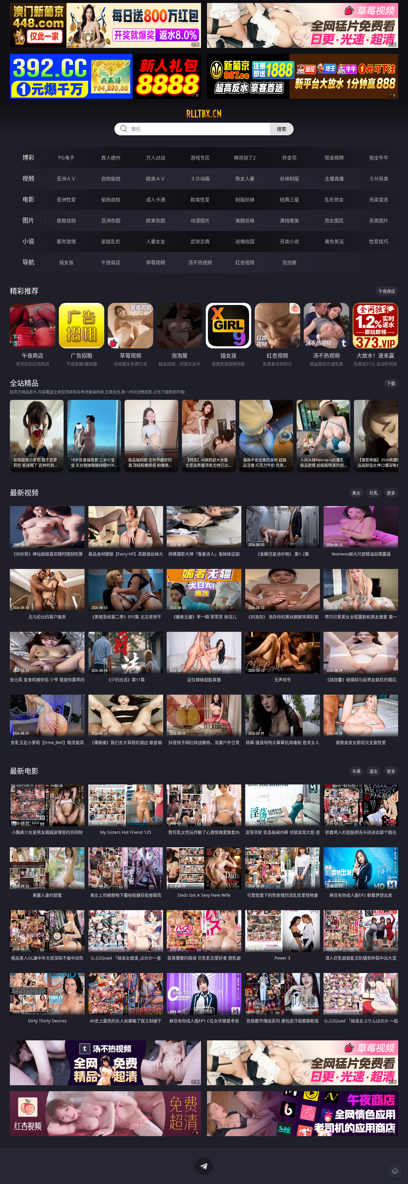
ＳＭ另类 (378, 178)
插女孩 (66, 262)
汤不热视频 (200, 262)
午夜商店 (110, 262)
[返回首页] (395, 1171)
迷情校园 (244, 241)
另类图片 (378, 220)
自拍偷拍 (110, 178)
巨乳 (373, 493)
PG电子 (66, 157)
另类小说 (289, 241)
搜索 (281, 129)
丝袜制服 (289, 178)
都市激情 (66, 241)
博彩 (28, 158)
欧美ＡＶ (155, 178)
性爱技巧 (378, 241)
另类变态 (378, 199)
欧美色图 (155, 220)
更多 (391, 493)
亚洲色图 (110, 220)
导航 (28, 262)
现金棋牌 (334, 157)
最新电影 (24, 771)
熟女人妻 (244, 178)
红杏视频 (244, 262)
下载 (391, 383)
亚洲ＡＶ (66, 178)
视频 (28, 178)
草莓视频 (155, 262)
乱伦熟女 (334, 199)
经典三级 (289, 199)
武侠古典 (200, 241)
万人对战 (155, 157)
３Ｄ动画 (200, 178)
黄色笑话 (334, 241)
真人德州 (110, 157)
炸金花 (289, 157)
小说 (28, 241)
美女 (356, 493)
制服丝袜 (244, 199)
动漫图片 (200, 220)
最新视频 (24, 492)
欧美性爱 (200, 199)
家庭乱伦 (110, 241)
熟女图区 (334, 220)
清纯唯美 (289, 220)
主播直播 (334, 178)
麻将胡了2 (245, 157)
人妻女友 (155, 241)
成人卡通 (155, 199)
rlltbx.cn (204, 114)
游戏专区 (200, 157)
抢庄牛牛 (378, 157)
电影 (28, 199)
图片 (28, 220)
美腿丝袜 (244, 220)
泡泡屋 (289, 262)
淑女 (373, 771)
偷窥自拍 (66, 220)
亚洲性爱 (66, 199)
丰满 (356, 771)
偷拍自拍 (110, 199)
